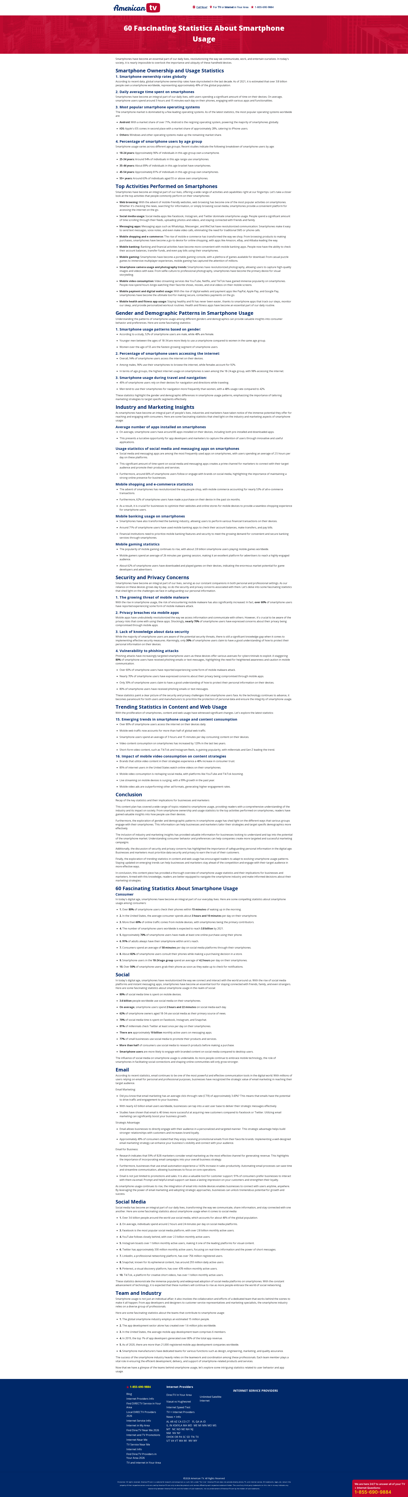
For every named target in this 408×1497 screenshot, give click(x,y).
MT (168, 1429)
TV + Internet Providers (180, 1412)
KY (177, 1425)
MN (204, 1425)
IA (201, 1421)
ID (204, 1421)
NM (168, 1433)
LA (180, 1425)
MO (210, 1425)
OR (176, 1437)
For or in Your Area (230, 7)
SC (184, 1437)
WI (185, 1440)
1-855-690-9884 (264, 7)
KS (174, 1425)
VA (172, 1440)
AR (171, 1421)
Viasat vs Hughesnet (178, 1401)
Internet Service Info (138, 1420)
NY (178, 1433)
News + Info (173, 1417)
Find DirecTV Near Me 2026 (142, 1430)
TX (197, 1437)
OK (172, 1437)
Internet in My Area (138, 1425)
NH (188, 1429)
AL (167, 1421)
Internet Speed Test (178, 1407)
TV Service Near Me (138, 1444)
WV (191, 1440)
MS (214, 1425)
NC (174, 1429)
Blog (129, 1394)
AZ (175, 1421)
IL (167, 1425)
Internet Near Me (136, 1439)
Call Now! (201, 7)
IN (170, 1425)
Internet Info (134, 1449)
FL (193, 1421)
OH (168, 1437)
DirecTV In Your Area (179, 1395)
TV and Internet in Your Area (143, 1462)
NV (174, 1433)
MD (190, 1425)
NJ (191, 1429)
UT (168, 1440)
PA (180, 1437)
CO (184, 1421)
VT (176, 1440)
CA (179, 1421)
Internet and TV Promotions (143, 1435)
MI (199, 1425)
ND (179, 1429)
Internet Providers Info (140, 1398)
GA (197, 1421)
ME (195, 1425)
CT (188, 1421)
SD (188, 1437)
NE (183, 1429)
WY (195, 1440)
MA (185, 1425)
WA (181, 1440)
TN (193, 1437)
